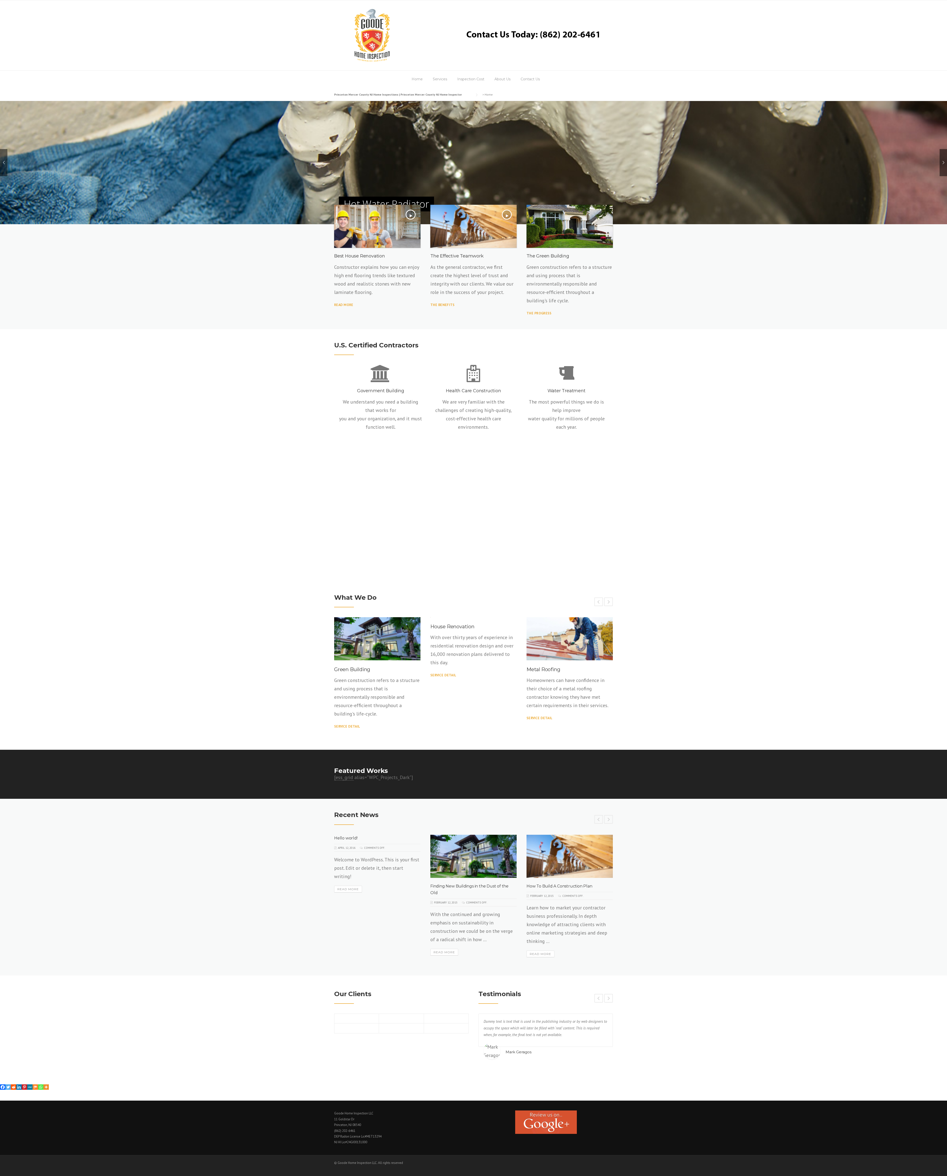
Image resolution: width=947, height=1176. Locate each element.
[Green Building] (377, 638)
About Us (502, 79)
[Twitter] (8, 1087)
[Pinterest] (24, 1087)
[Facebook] (2, 1087)
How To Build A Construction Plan (559, 886)
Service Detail (347, 726)
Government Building (380, 390)
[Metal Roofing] (570, 638)
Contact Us (530, 79)
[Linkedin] (19, 1087)
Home (417, 79)
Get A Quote (351, 536)
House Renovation (452, 627)
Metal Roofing (543, 669)
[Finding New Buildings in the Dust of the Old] (473, 856)
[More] (46, 1087)
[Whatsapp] (40, 1087)
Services (440, 79)
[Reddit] (13, 1087)
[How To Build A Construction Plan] (570, 856)
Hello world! (346, 838)
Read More (343, 305)
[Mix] (35, 1087)
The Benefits (442, 305)
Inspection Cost (470, 79)
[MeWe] (30, 1087)
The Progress (539, 313)
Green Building (352, 669)
